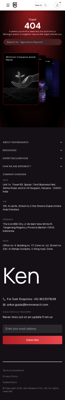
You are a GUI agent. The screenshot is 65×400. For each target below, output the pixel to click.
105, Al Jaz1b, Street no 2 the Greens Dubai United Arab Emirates (32, 207)
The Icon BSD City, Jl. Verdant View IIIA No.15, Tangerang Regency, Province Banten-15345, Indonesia (29, 227)
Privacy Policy (10, 376)
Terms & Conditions (13, 370)
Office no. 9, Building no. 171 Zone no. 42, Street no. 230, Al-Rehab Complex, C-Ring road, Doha (32, 247)
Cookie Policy (10, 382)
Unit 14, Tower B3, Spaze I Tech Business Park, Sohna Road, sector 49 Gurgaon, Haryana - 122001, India (32, 188)
